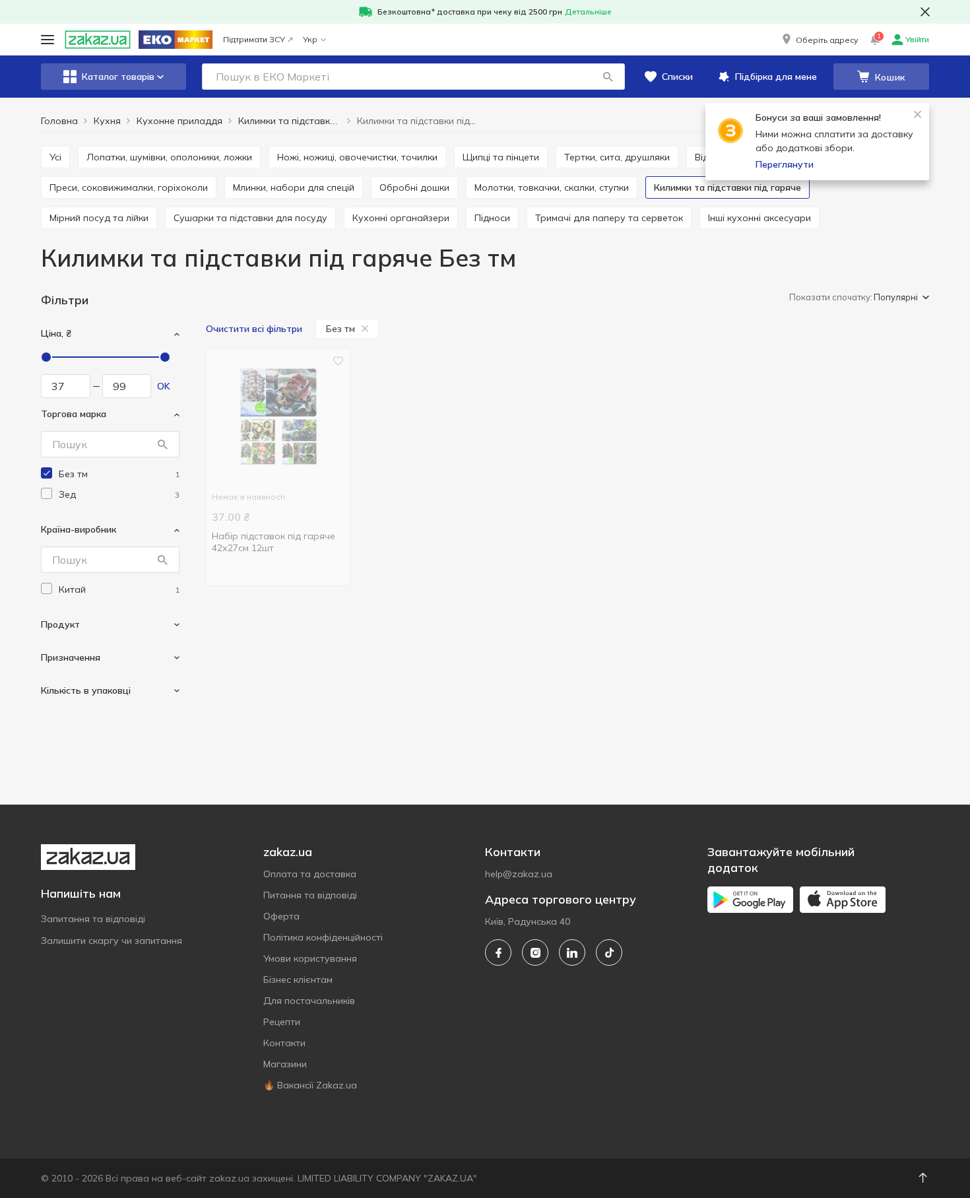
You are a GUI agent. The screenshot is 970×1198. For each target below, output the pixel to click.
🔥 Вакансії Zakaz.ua (310, 1085)
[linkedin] (572, 952)
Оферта (281, 916)
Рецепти (281, 1022)
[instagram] (535, 952)
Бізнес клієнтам (298, 979)
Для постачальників (309, 1001)
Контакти (284, 1043)
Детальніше (588, 12)
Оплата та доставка (309, 874)
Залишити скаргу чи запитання (111, 941)
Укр (310, 39)
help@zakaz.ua (518, 874)
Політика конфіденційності (323, 937)
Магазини (285, 1064)
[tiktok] (609, 952)
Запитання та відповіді (93, 919)
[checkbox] (46, 473)
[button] (819, 39)
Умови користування (310, 958)
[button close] (925, 11)
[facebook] (498, 952)
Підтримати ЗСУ (254, 39)
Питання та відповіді (310, 895)
